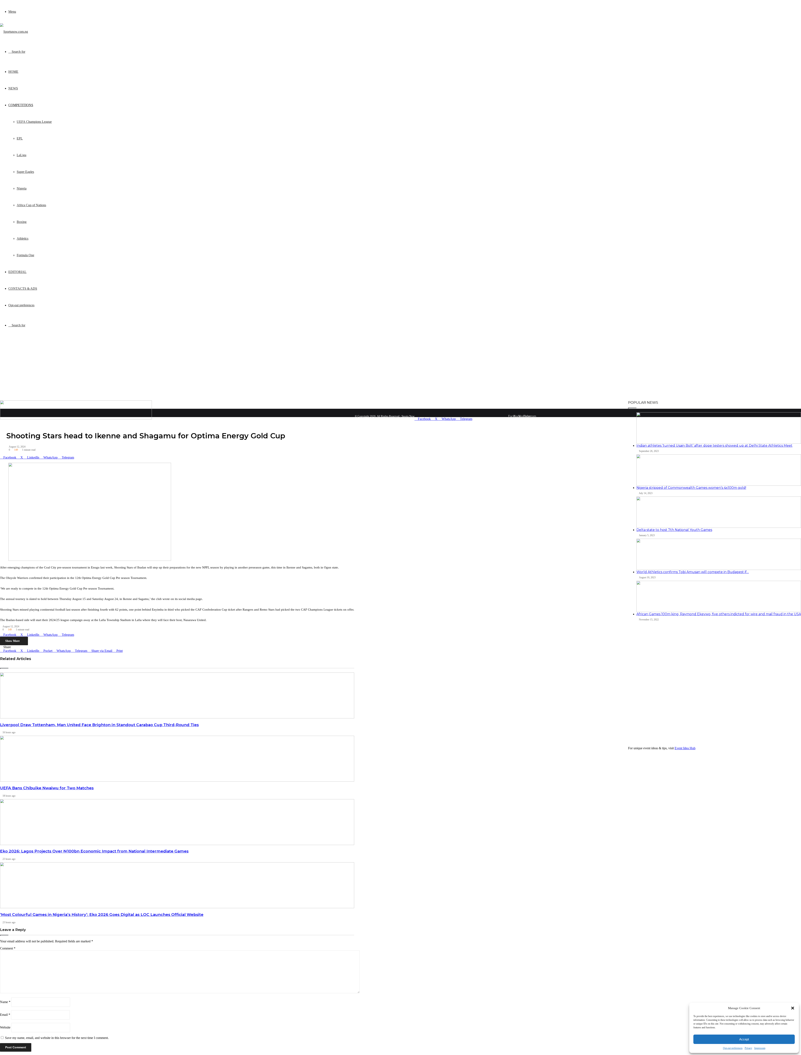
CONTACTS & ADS (22, 288)
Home (541, 419)
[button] (793, 1008)
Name (5, 1002)
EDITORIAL (17, 272)
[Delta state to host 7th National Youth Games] (718, 512)
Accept (744, 1039)
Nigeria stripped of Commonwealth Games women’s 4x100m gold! (691, 488)
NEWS (13, 88)
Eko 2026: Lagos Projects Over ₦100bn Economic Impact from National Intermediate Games (94, 851)
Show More (12, 641)
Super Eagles (25, 172)
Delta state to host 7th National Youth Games (674, 530)
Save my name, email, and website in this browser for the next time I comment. (57, 1038)
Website (5, 1027)
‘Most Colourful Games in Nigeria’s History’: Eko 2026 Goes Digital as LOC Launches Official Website (101, 914)
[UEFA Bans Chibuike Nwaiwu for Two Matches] (177, 759)
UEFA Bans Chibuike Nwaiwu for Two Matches (47, 788)
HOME (13, 71)
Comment (7, 948)
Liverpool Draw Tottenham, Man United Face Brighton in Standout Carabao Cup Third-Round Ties (99, 724)
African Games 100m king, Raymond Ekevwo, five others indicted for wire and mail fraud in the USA (718, 614)
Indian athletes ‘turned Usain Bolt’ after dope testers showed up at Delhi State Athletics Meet (714, 446)
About (551, 419)
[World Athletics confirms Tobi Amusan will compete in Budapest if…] (718, 554)
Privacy (748, 1048)
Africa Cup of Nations (31, 205)
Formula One (25, 255)
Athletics (22, 238)
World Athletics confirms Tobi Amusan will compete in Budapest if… (692, 572)
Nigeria (21, 188)
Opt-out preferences (733, 1048)
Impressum (759, 1048)
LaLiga (21, 155)
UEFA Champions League (34, 121)
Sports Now (408, 416)
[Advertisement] (400, 369)
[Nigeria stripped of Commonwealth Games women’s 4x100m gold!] (718, 470)
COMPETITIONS (20, 105)
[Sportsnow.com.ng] (14, 31)
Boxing (21, 222)
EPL (20, 138)
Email (5, 1014)
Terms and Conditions (584, 419)
